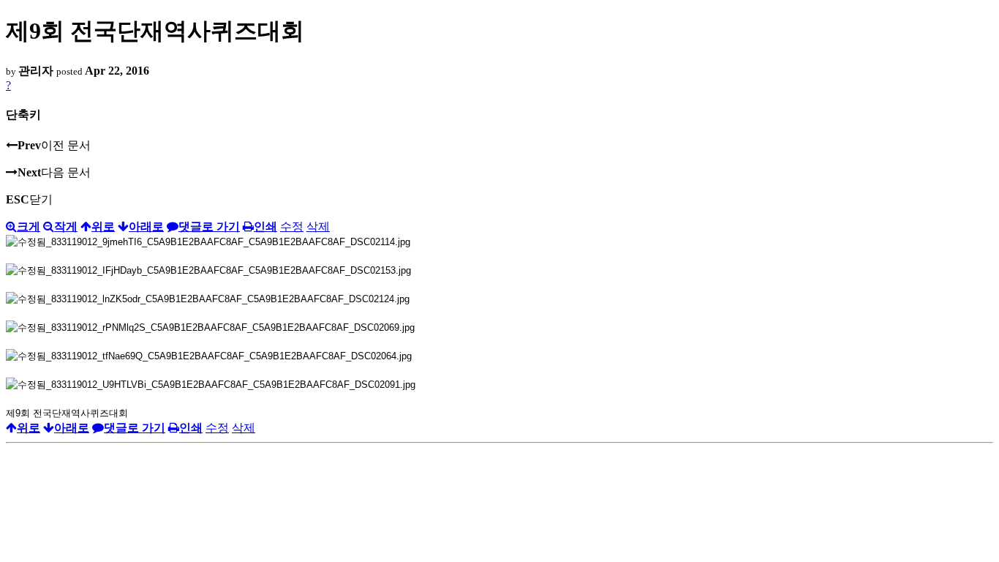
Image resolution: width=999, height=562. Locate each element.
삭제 (318, 226)
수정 (292, 226)
